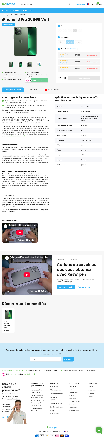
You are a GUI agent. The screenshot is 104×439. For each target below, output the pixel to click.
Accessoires (92, 390)
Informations (74, 383)
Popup (78, 49)
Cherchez (69, 4)
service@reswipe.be (13, 399)
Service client (55, 383)
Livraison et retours (56, 403)
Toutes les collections (5, 10)
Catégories (92, 383)
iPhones (91, 386)
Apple (5, 321)
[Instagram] (3, 417)
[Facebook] (8, 417)
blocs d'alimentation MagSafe (16, 136)
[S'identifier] (92, 4)
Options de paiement (56, 393)
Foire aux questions (56, 390)
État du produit (26, 10)
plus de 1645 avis (29, 374)
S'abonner (68, 359)
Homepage (5, 15)
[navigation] (11, 65)
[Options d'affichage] (9, 315)
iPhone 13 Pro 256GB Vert (7, 325)
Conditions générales (56, 407)
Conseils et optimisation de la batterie (74, 401)
